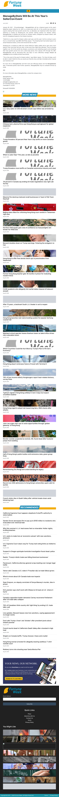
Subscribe (29, 704)
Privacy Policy (29, 722)
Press (29, 714)
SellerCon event (7, 29)
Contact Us (29, 718)
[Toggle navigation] (28, 11)
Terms (29, 720)
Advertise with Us (29, 716)
